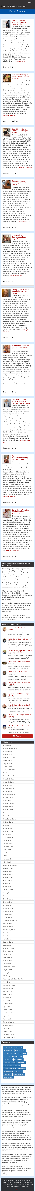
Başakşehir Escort (8, 788)
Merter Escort (7, 936)
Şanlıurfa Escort (8, 991)
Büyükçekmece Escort (10, 816)
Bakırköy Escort (8, 785)
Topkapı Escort (7, 1016)
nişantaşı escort (8, 1059)
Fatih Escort (7, 856)
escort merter (19, 1071)
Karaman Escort (8, 902)
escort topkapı (22, 1053)
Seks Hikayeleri (8, 976)
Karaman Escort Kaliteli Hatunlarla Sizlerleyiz (19, 683)
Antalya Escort (7, 751)
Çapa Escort (7, 825)
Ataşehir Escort (8, 763)
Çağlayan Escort (8, 822)
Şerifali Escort (7, 994)
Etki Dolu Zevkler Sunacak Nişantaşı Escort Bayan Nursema (21, 401)
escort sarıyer (8, 1074)
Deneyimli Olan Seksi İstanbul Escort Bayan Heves (20, 291)
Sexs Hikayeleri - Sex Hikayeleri (13, 979)
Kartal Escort (7, 905)
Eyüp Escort (6, 853)
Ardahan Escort (8, 754)
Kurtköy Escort (7, 917)
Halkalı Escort (7, 880)
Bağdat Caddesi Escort (10, 776)
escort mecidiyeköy (9, 1062)
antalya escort (18, 1190)
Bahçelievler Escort (9, 779)
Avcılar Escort (7, 767)
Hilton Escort (7, 887)
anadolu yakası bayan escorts (12, 1065)
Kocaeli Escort (7, 914)
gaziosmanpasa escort (10, 1053)
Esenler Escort (7, 840)
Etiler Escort (7, 850)
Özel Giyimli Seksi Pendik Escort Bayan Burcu (20, 131)
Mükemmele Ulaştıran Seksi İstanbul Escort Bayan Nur (21, 76)
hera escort (7, 1056)
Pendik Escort (7, 954)
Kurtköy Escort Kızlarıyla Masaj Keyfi (20, 639)
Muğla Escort (7, 939)
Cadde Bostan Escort (9, 819)
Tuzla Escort (7, 1019)
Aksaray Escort (8, 745)
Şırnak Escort (7, 997)
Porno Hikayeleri (8, 957)
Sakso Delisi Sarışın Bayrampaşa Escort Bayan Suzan (20, 237)
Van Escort (6, 1028)
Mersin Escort (7, 933)
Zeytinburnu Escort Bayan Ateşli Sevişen (18, 694)
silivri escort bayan (20, 1050)
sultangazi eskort (9, 1050)
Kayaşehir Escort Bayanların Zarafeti (19, 705)
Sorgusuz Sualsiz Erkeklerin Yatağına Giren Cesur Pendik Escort (20, 651)
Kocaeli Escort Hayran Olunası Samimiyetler (17, 672)
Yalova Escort (7, 1031)
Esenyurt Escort (8, 843)
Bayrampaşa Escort (9, 794)
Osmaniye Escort (8, 948)
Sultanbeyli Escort (9, 985)
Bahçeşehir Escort (8, 782)
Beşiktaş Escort (8, 797)
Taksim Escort (7, 1010)
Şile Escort (6, 1000)
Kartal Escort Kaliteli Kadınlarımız (19, 662)
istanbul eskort (21, 1062)
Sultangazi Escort (8, 988)
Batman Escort (7, 791)
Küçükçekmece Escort (10, 920)
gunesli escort (22, 1068)
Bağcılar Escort (8, 773)
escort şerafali (8, 1047)
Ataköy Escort (7, 760)
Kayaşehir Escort (8, 908)
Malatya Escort (8, 923)
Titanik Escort (7, 1013)
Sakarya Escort (8, 963)
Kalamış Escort (8, 896)
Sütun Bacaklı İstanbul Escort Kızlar (20, 726)
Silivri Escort (7, 982)
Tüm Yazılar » (17, 736)
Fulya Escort (7, 862)
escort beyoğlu (18, 1047)
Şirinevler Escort (8, 1003)
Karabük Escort (8, 899)
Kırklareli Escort (8, 911)
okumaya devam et (19, 61)
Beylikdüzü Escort (8, 803)
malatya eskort (18, 1059)
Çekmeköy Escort (8, 831)
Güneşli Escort (7, 871)
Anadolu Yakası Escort (10, 748)
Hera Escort (6, 883)
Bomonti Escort (8, 810)
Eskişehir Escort (8, 847)
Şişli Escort (6, 1007)
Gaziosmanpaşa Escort (10, 865)
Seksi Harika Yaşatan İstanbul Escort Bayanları (20, 512)
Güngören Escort (8, 874)
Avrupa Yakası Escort (10, 770)
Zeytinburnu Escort (9, 1037)
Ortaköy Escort (8, 945)
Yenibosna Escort (8, 1034)
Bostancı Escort (8, 813)
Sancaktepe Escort (9, 967)
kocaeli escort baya (18, 1074)
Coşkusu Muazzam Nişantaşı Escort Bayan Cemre (21, 183)
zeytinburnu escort (17, 1056)
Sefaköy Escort (8, 973)
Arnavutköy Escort (9, 757)
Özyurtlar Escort (8, 951)
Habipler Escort (8, 877)
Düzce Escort (7, 834)
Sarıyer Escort (7, 970)
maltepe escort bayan (10, 1068)
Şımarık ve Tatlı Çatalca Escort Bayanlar (18, 628)
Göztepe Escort (8, 868)
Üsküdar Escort (8, 1025)
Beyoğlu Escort (8, 807)
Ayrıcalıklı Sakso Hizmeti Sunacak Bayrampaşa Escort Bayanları (22, 457)
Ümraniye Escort (8, 1022)
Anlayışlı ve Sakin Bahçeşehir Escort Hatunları (19, 715)
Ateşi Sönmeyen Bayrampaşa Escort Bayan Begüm (19, 22)
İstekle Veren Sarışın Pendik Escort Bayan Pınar (20, 347)
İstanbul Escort (8, 890)
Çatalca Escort (7, 828)
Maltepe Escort (8, 927)
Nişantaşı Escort (8, 942)
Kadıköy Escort (8, 893)
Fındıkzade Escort (8, 859)
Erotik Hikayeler (8, 837)
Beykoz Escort (7, 800)
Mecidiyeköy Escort (9, 930)
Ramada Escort (8, 960)
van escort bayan (8, 1071)
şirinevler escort (8, 1077)
